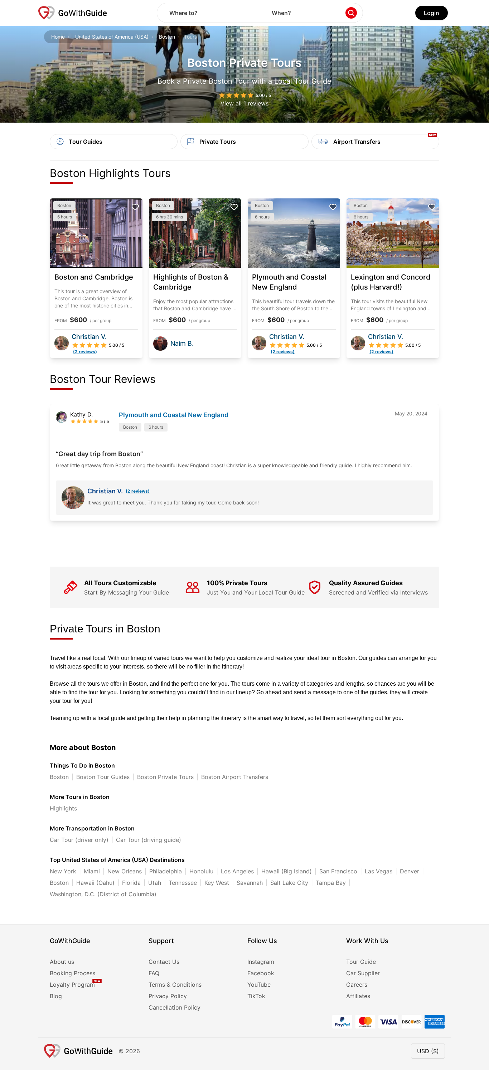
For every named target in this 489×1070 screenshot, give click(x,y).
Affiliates (358, 996)
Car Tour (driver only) (79, 839)
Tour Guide (361, 961)
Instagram (260, 961)
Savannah (250, 882)
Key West (216, 882)
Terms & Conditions (175, 984)
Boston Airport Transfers (234, 776)
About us (62, 961)
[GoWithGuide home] (72, 13)
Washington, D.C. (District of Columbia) (103, 894)
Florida (131, 882)
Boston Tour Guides (103, 776)
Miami (92, 871)
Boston (167, 37)
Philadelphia (165, 871)
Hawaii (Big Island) (286, 871)
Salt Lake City (289, 882)
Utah (154, 882)
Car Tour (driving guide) (148, 839)
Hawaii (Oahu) (95, 882)
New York (63, 871)
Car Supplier (363, 973)
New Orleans (124, 871)
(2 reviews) (138, 491)
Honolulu (201, 871)
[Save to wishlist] (135, 207)
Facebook (260, 973)
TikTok (256, 996)
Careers (356, 984)
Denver (409, 871)
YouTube (259, 984)
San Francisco (338, 871)
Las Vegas (378, 871)
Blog (56, 996)
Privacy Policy (168, 996)
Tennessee (183, 882)
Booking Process (72, 973)
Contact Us (164, 961)
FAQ (154, 973)
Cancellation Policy (174, 1007)
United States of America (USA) (112, 37)
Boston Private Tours (165, 776)
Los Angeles (237, 871)
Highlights (63, 808)
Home (58, 37)
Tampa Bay (331, 882)
